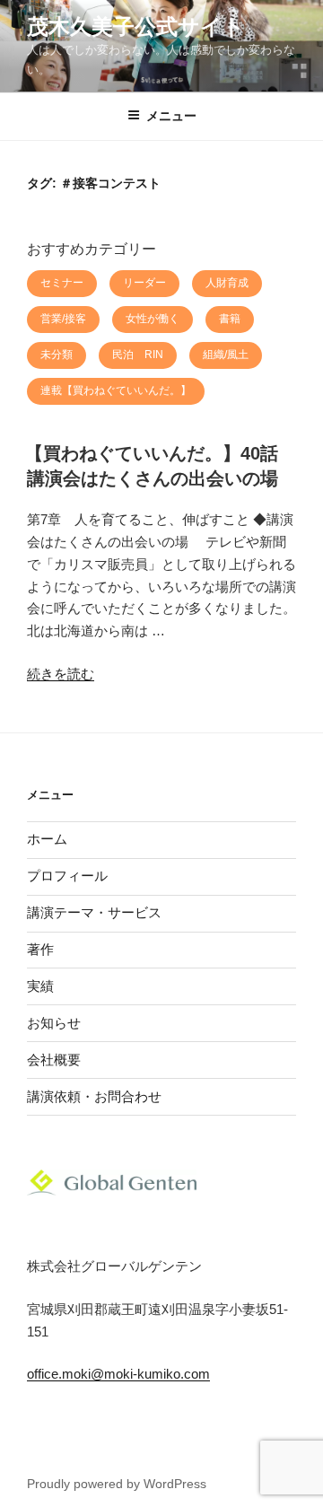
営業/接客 (63, 318)
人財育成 (227, 282)
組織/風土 (226, 354)
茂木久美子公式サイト (136, 27)
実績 (40, 986)
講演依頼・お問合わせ (94, 1096)
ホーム (47, 838)
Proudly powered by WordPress (116, 1483)
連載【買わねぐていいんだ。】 (115, 390)
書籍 (229, 318)
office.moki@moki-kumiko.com (118, 1373)
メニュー (171, 116)
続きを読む (60, 673)
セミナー (61, 282)
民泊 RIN (137, 354)
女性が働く (152, 318)
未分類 (56, 354)
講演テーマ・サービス (94, 912)
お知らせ (54, 1022)
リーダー (144, 282)
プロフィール (67, 875)
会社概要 (54, 1059)
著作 (40, 949)
